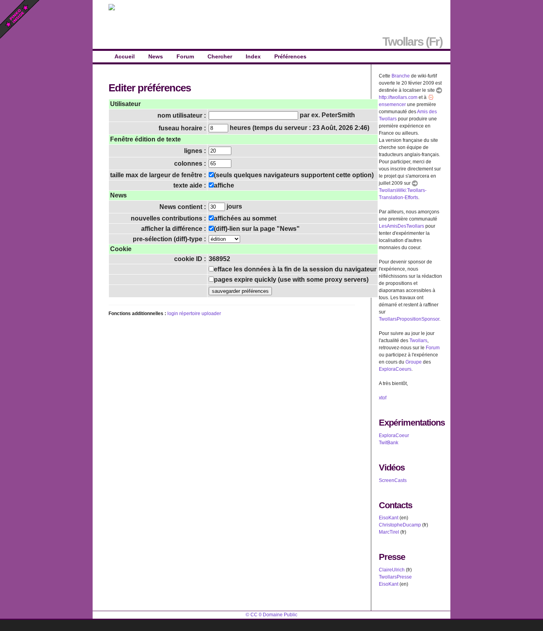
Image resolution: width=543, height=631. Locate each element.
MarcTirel (389, 532)
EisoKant (388, 518)
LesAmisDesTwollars (401, 226)
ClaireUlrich (392, 570)
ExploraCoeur (394, 435)
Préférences (290, 56)
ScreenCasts (393, 480)
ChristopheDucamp (400, 525)
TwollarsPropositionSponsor (409, 319)
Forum (185, 56)
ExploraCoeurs (395, 369)
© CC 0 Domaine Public (271, 614)
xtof (382, 398)
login (172, 313)
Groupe (413, 362)
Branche (401, 76)
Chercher (220, 56)
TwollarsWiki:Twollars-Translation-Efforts (403, 194)
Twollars (418, 340)
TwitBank (388, 442)
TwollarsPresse (395, 577)
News (155, 56)
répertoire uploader (200, 313)
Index (253, 56)
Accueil (124, 56)
